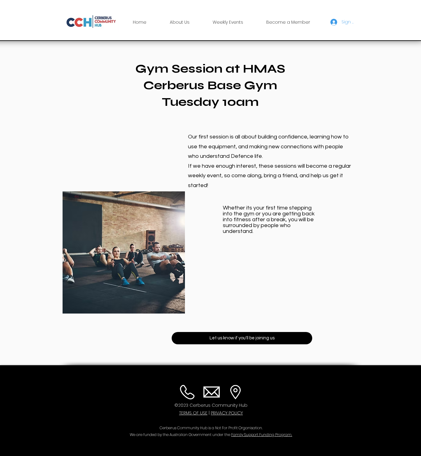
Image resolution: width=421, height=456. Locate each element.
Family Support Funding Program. (261, 434)
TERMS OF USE (193, 413)
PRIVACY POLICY (227, 413)
